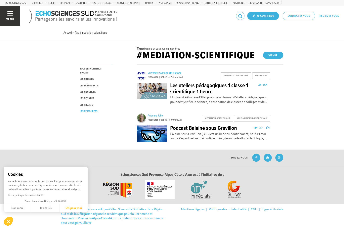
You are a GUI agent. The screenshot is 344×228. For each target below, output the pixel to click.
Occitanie (81, 3)
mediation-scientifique (217, 118)
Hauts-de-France (102, 3)
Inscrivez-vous (329, 16)
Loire (51, 3)
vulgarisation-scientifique (252, 118)
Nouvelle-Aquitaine (128, 3)
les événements (89, 85)
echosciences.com (15, 3)
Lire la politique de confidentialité (25, 195)
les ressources (88, 111)
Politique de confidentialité (227, 209)
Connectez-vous (299, 16)
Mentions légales (192, 209)
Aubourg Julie (155, 115)
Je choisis (46, 208)
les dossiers (87, 98)
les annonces (88, 92)
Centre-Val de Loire (216, 3)
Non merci (17, 208)
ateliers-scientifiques (236, 75)
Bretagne (65, 3)
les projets (86, 105)
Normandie (165, 3)
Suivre (273, 55)
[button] (8, 221)
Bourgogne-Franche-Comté (265, 3)
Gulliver (85, 222)
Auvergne (238, 3)
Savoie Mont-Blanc (188, 3)
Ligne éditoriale (272, 209)
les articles (87, 79)
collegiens (261, 75)
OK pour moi (73, 208)
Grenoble (37, 3)
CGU (254, 209)
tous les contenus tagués (91, 70)
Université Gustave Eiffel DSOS (164, 73)
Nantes (149, 3)
